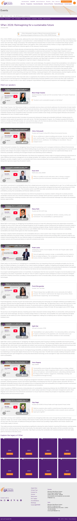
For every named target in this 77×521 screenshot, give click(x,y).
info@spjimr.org (51, 497)
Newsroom (58, 1)
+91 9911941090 (52, 509)
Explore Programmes (66, 1)
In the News (29, 18)
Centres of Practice (48, 4)
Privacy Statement (72, 519)
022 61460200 (58, 496)
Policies (66, 519)
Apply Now (34, 488)
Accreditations (35, 500)
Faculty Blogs (34, 18)
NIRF (59, 519)
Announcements (8, 18)
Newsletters (40, 18)
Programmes (29, 4)
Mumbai (50, 489)
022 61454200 (51, 496)
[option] (38, 34)
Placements (48, 1)
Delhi (49, 502)
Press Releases (18, 18)
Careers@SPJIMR (35, 505)
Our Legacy (34, 498)
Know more (9, 453)
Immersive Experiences (40, 1)
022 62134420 (66, 496)
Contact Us (34, 492)
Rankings (33, 503)
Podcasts (23, 18)
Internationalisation (25, 1)
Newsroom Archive (46, 18)
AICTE (62, 519)
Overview (2, 18)
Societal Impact (68, 4)
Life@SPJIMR (32, 1)
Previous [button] (18, 34)
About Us (23, 4)
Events (13, 18)
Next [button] (58, 34)
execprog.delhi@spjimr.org (54, 510)
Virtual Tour (34, 490)
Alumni (53, 1)
